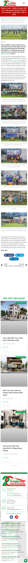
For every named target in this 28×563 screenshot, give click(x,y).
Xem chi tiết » (6, 347)
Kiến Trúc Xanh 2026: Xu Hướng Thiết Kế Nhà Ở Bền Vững (13, 393)
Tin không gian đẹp (13, 18)
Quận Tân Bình (5, 53)
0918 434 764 (10, 490)
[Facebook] (11, 517)
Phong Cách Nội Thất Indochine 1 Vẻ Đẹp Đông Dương (12, 448)
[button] (24, 3)
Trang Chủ (4, 18)
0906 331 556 (10, 494)
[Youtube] (16, 517)
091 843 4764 (10, 527)
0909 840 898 (10, 495)
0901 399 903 (10, 492)
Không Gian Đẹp (15, 60)
